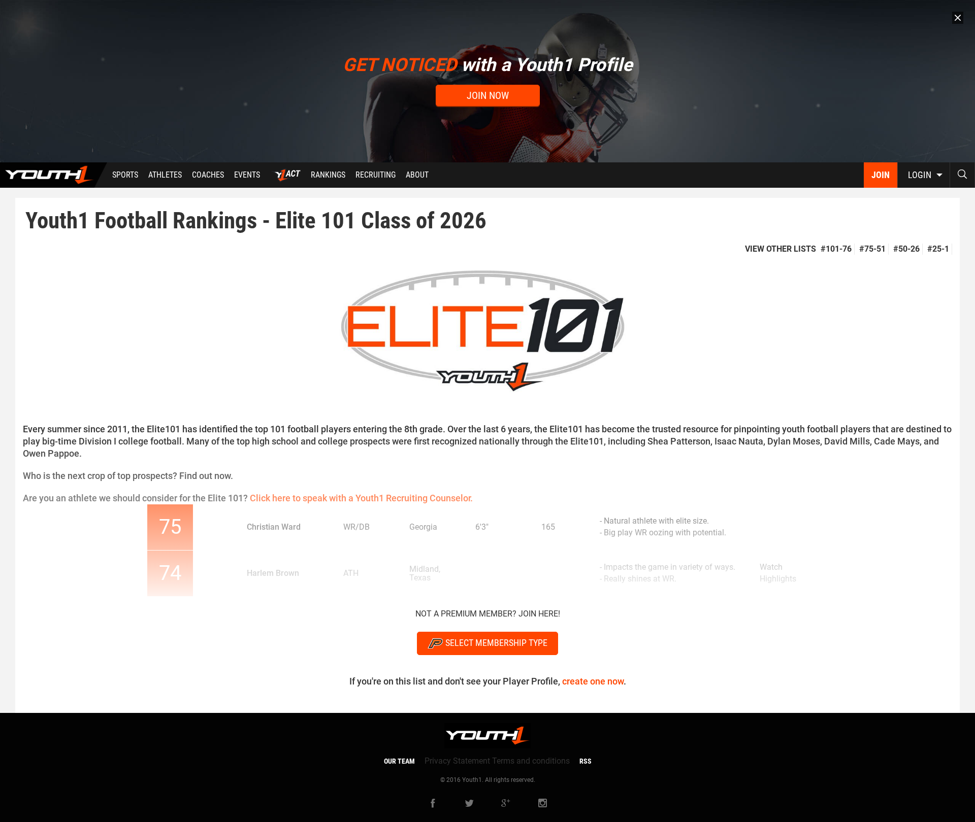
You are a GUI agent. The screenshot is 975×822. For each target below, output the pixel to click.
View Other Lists (780, 249)
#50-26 (906, 249)
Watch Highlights (778, 573)
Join (880, 174)
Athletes (165, 175)
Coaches (208, 175)
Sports (125, 175)
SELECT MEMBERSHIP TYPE (496, 642)
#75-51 (872, 249)
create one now (593, 681)
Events (247, 175)
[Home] (53, 175)
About (417, 175)
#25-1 (938, 249)
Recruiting (375, 175)
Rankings (328, 175)
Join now (488, 95)
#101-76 (836, 249)
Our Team (399, 761)
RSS (585, 761)
